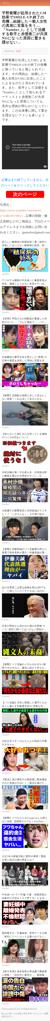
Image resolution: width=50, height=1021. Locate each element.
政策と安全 (22, 1014)
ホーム (6, 3)
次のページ (25, 194)
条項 (30, 1014)
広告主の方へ (7, 1016)
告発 (18, 51)
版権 (46, 1014)
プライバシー (38, 1014)
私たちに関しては (9, 1014)
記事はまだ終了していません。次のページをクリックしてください (25, 182)
